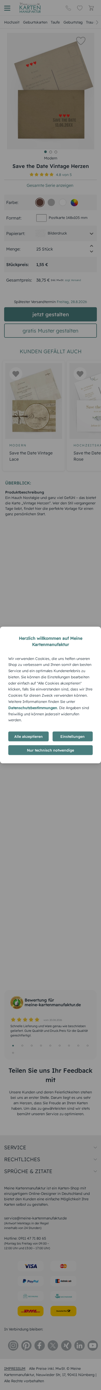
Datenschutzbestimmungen (32, 707)
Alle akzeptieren (28, 736)
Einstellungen (72, 736)
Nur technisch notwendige (50, 750)
